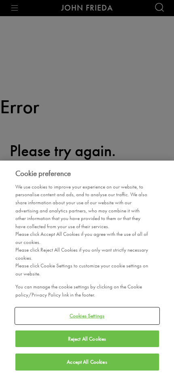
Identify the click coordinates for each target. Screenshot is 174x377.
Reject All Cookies (87, 339)
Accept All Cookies (87, 362)
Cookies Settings (87, 316)
